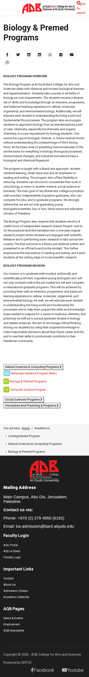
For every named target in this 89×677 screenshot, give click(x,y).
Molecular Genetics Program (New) (34, 373)
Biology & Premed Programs (28, 381)
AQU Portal (10, 545)
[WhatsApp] (50, 55)
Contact (8, 578)
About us (9, 584)
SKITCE (26, 662)
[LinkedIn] (29, 55)
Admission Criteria (15, 590)
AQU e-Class (11, 551)
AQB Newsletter (13, 630)
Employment (11, 624)
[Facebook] (7, 55)
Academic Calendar (16, 597)
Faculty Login (12, 557)
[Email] (72, 55)
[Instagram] (7, 62)
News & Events (13, 618)
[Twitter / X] (18, 55)
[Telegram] (61, 55)
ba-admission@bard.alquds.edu (45, 526)
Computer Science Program (28, 389)
